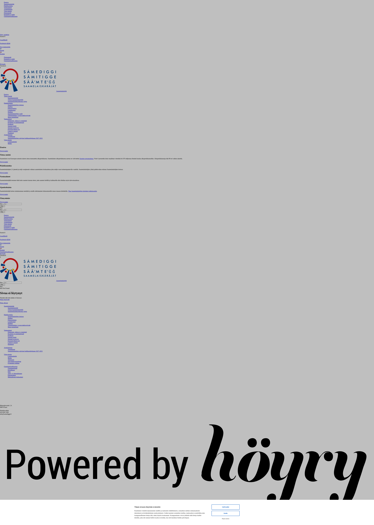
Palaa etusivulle (5, 299)
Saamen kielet (12, 126)
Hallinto (10, 112)
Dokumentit (7, 13)
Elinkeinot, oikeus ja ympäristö (17, 121)
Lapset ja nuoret (13, 131)
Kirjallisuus (11, 370)
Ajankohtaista (8, 9)
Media (10, 143)
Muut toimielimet (13, 117)
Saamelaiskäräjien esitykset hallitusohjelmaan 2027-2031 (25, 138)
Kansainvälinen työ (14, 129)
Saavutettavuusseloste (14, 361)
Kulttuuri (10, 124)
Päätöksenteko (8, 6)
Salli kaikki (225, 507)
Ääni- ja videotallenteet (15, 373)
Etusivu (6, 2)
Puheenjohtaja (12, 108)
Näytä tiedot (225, 518)
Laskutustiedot (12, 142)
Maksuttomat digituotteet (15, 377)
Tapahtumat (11, 136)
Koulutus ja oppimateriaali (16, 122)
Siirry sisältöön (4, 35)
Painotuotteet (12, 375)
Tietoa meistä (8, 96)
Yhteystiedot (8, 11)
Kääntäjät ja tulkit (9, 14)
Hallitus (10, 107)
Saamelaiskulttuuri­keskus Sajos (17, 101)
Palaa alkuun (4, 303)
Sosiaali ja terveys (13, 128)
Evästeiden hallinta (13, 363)
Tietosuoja (11, 360)
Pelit (9, 372)
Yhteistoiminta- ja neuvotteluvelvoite (19, 115)
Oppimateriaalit (12, 368)
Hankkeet (11, 133)
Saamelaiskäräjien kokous (16, 105)
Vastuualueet (8, 7)
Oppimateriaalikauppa (10, 16)
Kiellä (226, 513)
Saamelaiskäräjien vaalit (15, 114)
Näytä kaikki (4, 151)
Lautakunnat (11, 110)
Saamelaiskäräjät (9, 4)
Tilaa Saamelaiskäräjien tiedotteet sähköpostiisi (82, 191)
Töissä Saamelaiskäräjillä (15, 100)
